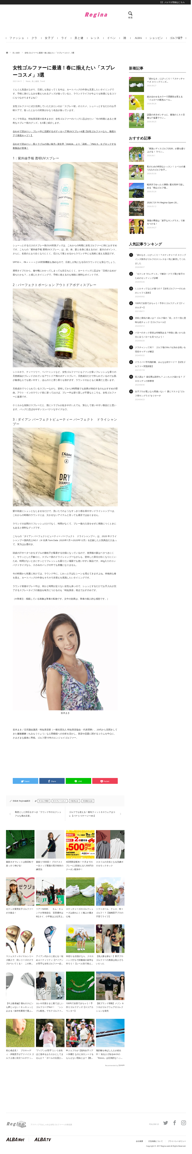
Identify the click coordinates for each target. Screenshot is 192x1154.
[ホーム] (7, 52)
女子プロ (49, 39)
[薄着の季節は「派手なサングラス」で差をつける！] (136, 226)
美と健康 (79, 39)
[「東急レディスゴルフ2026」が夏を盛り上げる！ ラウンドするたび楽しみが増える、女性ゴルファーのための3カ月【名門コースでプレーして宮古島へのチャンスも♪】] (136, 154)
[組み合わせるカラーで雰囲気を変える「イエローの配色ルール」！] (136, 102)
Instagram (183, 1122)
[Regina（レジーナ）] (96, 14)
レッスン (95, 39)
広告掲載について (155, 1141)
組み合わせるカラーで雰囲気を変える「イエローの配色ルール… (165, 98)
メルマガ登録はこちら (174, 2)
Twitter (165, 1122)
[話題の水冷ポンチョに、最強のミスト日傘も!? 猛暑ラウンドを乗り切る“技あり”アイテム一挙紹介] (136, 120)
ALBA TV (138, 39)
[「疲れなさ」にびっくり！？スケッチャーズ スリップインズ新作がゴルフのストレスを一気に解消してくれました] (136, 84)
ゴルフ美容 (44, 801)
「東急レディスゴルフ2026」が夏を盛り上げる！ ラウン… (166, 150)
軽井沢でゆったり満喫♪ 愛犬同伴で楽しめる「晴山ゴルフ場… (165, 186)
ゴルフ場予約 (176, 39)
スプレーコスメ (60, 801)
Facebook (174, 1122)
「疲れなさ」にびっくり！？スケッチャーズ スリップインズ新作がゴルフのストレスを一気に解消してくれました (160, 259)
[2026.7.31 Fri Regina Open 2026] (136, 208)
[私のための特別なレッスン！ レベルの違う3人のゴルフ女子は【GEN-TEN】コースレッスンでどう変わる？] (136, 172)
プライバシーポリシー (177, 1141)
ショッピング (156, 39)
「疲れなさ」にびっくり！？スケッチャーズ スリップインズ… (166, 80)
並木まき (75, 801)
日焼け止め (88, 801)
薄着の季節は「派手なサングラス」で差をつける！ (166, 222)
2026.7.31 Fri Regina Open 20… (162, 202)
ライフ (64, 39)
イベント (111, 39)
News (28, 81)
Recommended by (111, 1065)
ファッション (16, 39)
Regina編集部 (24, 801)
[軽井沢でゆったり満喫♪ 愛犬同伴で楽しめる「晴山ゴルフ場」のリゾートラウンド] (136, 190)
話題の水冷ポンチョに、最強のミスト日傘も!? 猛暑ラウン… (166, 116)
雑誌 (124, 39)
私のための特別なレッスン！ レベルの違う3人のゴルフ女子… (166, 168)
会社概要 (139, 1141)
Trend (42, 81)
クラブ (35, 39)
